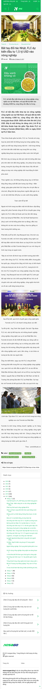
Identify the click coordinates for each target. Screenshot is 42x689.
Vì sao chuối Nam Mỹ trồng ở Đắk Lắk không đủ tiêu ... (22, 567)
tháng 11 (9, 571)
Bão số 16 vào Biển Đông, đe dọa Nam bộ (19, 518)
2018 (7, 494)
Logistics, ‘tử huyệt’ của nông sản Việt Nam (19, 535)
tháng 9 (9, 576)
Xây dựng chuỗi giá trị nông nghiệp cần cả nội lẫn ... (22, 528)
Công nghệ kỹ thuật (25, 44)
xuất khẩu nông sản (9, 1)
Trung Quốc (24, 1)
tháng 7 (9, 581)
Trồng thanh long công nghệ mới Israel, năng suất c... (22, 561)
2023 (7, 481)
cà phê (35, 1)
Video (22, 663)
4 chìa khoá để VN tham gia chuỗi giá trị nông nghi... (22, 554)
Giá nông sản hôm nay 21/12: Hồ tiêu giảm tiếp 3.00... (22, 525)
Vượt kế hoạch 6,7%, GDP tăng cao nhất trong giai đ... (22, 501)
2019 (7, 491)
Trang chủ (3, 44)
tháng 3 (9, 583)
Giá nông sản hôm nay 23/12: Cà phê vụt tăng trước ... (23, 520)
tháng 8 (9, 578)
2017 (7, 496)
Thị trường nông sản (14, 44)
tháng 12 (9, 498)
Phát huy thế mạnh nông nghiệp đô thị (18, 507)
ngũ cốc (5, 4)
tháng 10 (9, 573)
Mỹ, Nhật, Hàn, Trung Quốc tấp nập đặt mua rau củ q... (23, 530)
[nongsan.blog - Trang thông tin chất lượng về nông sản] (20, 9)
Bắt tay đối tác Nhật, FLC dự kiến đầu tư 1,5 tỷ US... (21, 523)
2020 (7, 489)
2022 (7, 484)
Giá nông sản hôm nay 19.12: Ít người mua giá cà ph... (22, 533)
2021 (7, 486)
